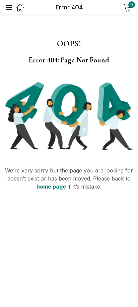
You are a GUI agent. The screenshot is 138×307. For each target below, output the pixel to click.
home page (51, 186)
